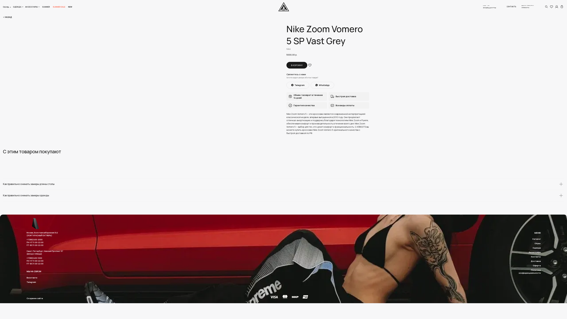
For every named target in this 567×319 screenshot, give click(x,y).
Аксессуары (535, 252)
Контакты (536, 256)
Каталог (536, 239)
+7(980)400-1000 (34, 258)
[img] (562, 6)
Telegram (31, 282)
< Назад (7, 17)
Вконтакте (32, 277)
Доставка (536, 261)
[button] (546, 6)
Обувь (538, 243)
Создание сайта (35, 298)
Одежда (537, 247)
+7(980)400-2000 (35, 239)
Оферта (537, 265)
